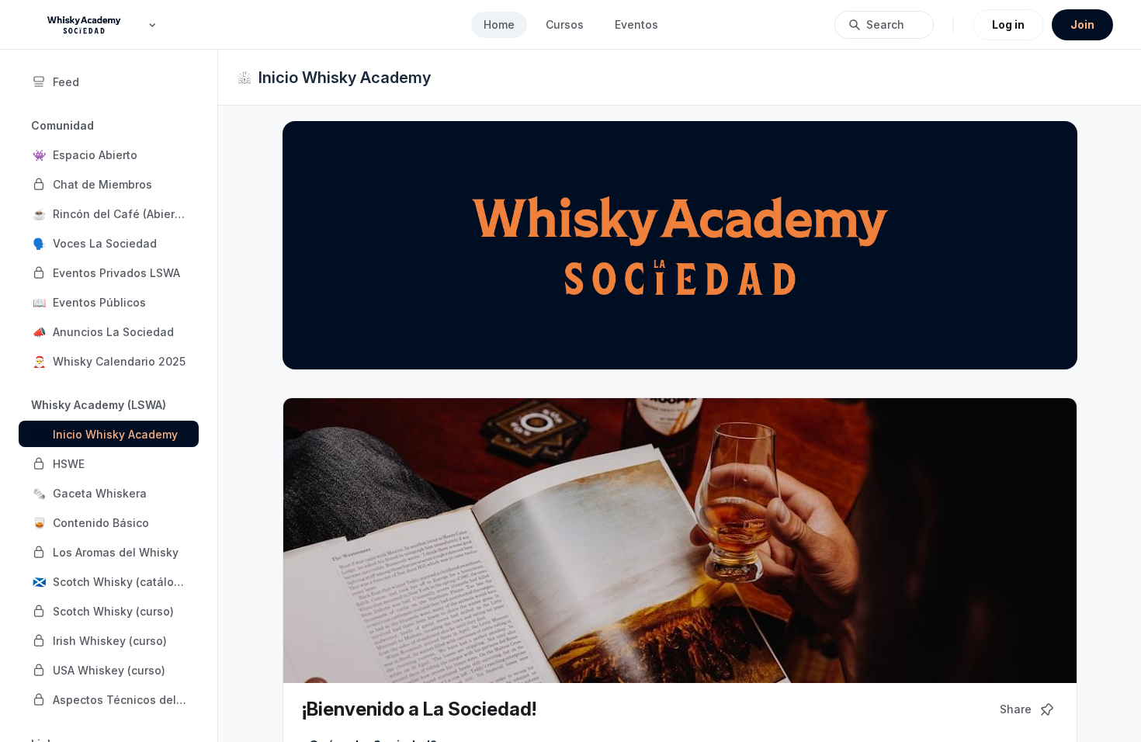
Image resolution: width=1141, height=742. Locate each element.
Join (1082, 24)
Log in (1008, 24)
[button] (109, 154)
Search (885, 24)
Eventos (636, 24)
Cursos (565, 24)
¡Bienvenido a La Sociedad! (419, 709)
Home (499, 24)
